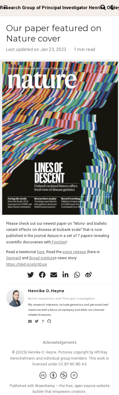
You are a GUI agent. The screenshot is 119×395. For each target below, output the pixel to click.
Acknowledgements (60, 342)
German (13, 258)
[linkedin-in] (65, 274)
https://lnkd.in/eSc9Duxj (26, 264)
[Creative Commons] (59, 375)
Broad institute (42, 258)
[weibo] (88, 274)
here (41, 252)
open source (85, 386)
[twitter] (30, 274)
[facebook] (42, 274)
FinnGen (58, 242)
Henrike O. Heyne (46, 291)
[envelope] (53, 274)
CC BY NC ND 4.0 (73, 364)
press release (74, 252)
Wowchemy (45, 386)
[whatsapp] (76, 274)
